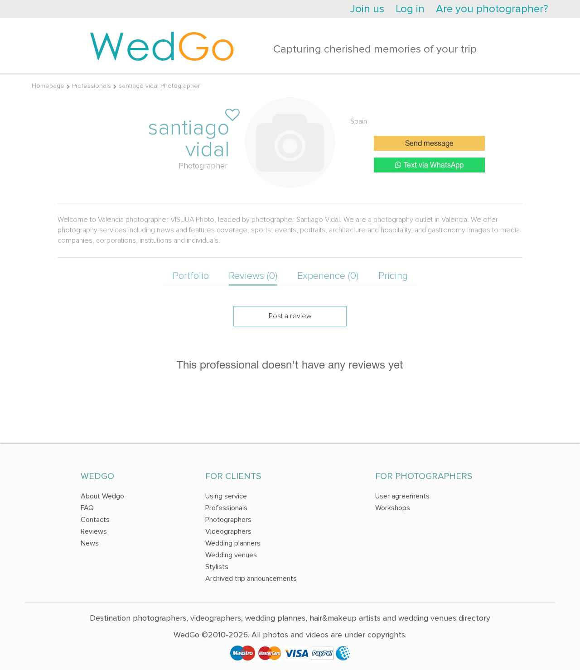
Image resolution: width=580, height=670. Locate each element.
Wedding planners (233, 543)
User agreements (402, 496)
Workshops (392, 507)
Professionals (91, 86)
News (90, 543)
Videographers (228, 531)
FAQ (87, 507)
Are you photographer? (492, 8)
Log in (410, 8)
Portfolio (191, 276)
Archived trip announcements (251, 578)
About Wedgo (102, 496)
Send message (429, 144)
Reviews (94, 531)
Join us (367, 8)
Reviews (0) (253, 276)
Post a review (290, 316)
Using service (226, 496)
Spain (358, 121)
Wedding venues (231, 555)
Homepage (48, 86)
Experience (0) (327, 276)
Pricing (393, 276)
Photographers (228, 519)
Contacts (95, 519)
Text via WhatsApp (434, 166)
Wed (162, 45)
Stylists (216, 566)
